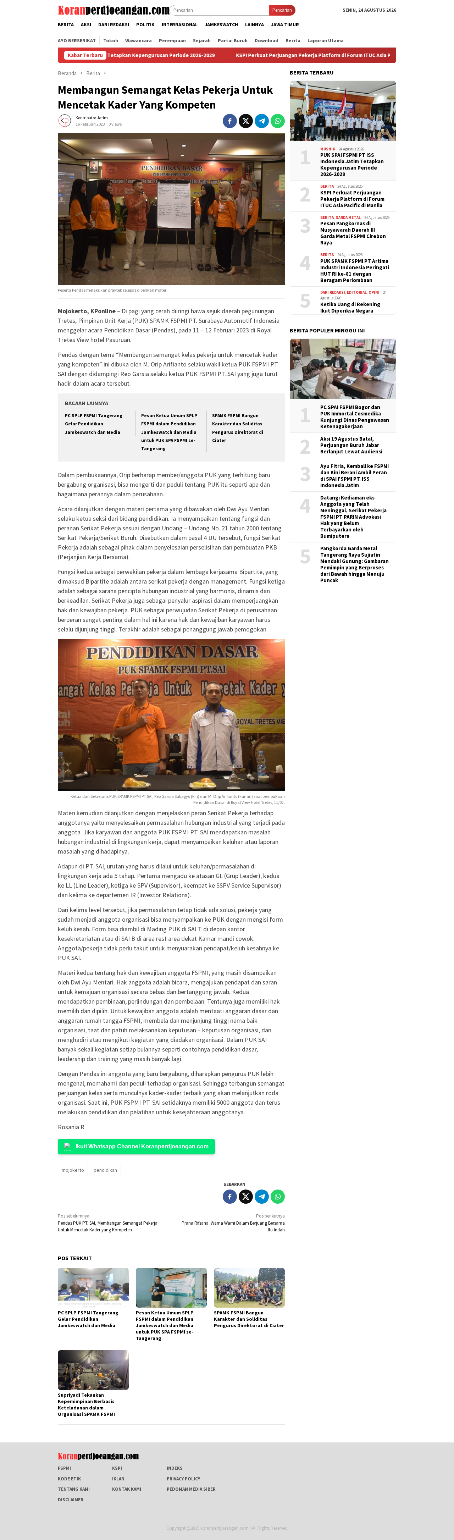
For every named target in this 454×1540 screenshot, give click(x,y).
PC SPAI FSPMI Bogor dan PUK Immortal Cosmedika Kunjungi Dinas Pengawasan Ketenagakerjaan (354, 417)
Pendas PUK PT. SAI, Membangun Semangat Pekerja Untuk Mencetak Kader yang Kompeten (107, 1223)
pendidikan (105, 1170)
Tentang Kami (74, 1489)
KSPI (117, 1468)
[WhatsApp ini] (278, 121)
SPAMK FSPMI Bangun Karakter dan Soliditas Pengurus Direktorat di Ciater (249, 1319)
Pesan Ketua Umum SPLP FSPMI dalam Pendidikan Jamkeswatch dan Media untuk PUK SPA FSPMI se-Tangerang (169, 432)
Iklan (118, 1479)
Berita (327, 186)
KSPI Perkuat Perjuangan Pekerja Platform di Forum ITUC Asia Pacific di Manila (280, 55)
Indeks (175, 1468)
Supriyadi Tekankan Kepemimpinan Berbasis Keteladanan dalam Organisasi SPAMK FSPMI (86, 1404)
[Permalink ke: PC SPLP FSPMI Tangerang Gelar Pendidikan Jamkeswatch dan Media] (93, 1288)
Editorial (357, 292)
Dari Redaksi (332, 292)
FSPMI (64, 1468)
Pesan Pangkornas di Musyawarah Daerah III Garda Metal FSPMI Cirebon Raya (353, 233)
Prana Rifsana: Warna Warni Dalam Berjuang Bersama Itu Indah (233, 1223)
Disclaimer (70, 1500)
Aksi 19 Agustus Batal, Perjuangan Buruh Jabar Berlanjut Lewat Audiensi (351, 445)
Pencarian (282, 10)
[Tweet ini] (246, 121)
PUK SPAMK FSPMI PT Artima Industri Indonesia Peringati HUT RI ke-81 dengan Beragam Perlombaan (354, 270)
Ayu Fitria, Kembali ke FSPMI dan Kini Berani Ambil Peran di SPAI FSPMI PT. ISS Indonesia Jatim (354, 476)
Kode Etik (69, 1479)
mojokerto (73, 1170)
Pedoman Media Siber (191, 1489)
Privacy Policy (183, 1479)
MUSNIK (327, 149)
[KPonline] (114, 10)
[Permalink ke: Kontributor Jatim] (65, 120)
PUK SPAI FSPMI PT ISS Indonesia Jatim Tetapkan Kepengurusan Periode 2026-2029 (352, 164)
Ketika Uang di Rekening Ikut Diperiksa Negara (350, 307)
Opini (374, 292)
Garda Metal (348, 217)
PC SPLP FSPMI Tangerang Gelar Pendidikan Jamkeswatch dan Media (93, 424)
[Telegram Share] (262, 121)
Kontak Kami (126, 1489)
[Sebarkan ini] (230, 121)
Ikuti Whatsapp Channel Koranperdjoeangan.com (142, 1146)
